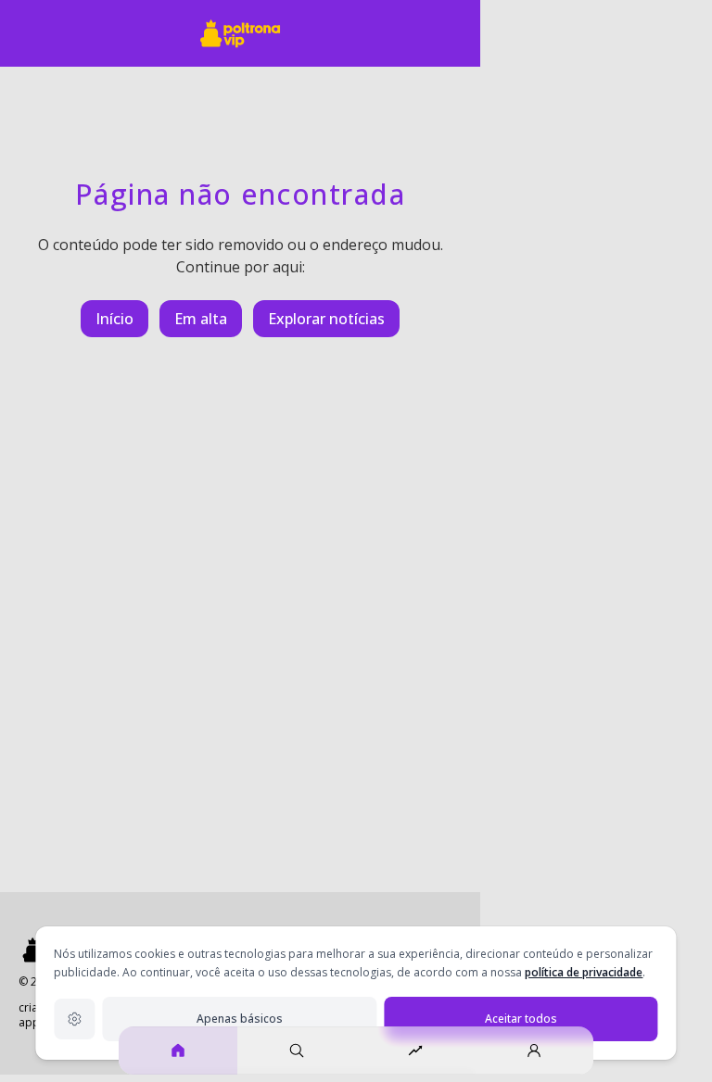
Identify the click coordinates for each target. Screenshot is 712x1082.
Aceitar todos (521, 1018)
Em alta (200, 318)
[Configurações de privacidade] (74, 1019)
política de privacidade (583, 972)
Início (114, 318)
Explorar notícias (326, 318)
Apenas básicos (240, 1018)
